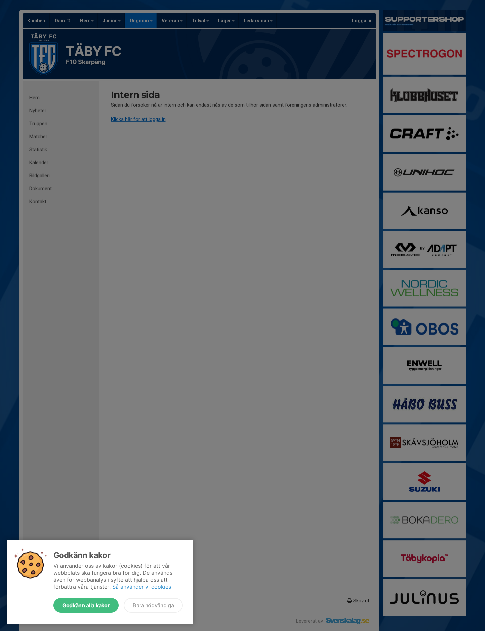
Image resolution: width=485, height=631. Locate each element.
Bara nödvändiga (153, 605)
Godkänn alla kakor (86, 605)
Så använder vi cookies (141, 586)
